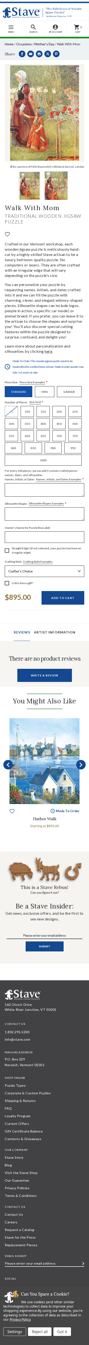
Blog (8, 1165)
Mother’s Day (44, 44)
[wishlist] (7, 234)
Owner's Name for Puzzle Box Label (27, 528)
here (48, 351)
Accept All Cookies (62, 1331)
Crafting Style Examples (38, 561)
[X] (47, 54)
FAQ (8, 1108)
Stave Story (14, 1157)
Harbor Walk (44, 818)
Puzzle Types (15, 1085)
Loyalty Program (18, 1116)
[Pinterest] (56, 54)
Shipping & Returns (20, 1101)
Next (81, 764)
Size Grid (35, 402)
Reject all (40, 1331)
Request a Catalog (19, 1230)
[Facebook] (22, 54)
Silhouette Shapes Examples (46, 503)
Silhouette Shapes (36, 503)
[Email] (30, 54)
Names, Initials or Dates (44, 475)
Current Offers (17, 1124)
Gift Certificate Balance (24, 1131)
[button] (33, 29)
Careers (11, 1222)
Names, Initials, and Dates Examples (58, 479)
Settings (14, 1331)
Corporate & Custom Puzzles (28, 1093)
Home (9, 44)
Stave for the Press (20, 1237)
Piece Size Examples (32, 382)
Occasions (24, 44)
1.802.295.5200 (17, 1032)
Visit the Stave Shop (21, 1173)
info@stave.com (17, 1039)
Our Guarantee (17, 1180)
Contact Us (14, 1214)
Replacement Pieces (21, 1245)
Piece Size (26, 382)
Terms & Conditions (21, 1196)
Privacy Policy (20, 1319)
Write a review (44, 675)
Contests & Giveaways (23, 1139)
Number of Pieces (24, 402)
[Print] (39, 54)
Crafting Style (29, 562)
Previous (8, 764)
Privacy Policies (17, 1188)
